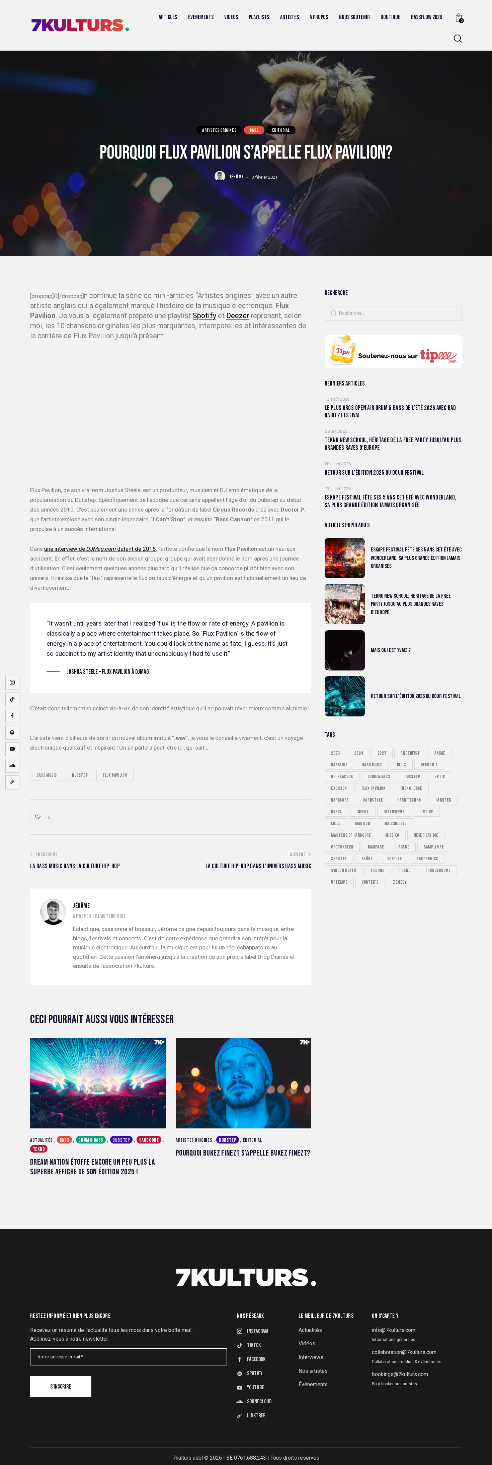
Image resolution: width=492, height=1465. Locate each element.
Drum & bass (90, 1140)
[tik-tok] (12, 699)
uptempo (339, 882)
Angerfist (410, 753)
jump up (426, 811)
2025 (382, 753)
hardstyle (373, 800)
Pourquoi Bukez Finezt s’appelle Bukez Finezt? (243, 1153)
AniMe (439, 753)
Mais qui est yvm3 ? (391, 650)
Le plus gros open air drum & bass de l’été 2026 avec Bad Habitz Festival (390, 411)
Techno (378, 870)
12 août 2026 (337, 398)
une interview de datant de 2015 (100, 548)
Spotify (204, 315)
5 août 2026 (336, 431)
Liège (336, 823)
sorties (394, 858)
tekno (405, 870)
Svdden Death (343, 870)
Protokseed (342, 846)
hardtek (443, 800)
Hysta (336, 811)
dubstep (80, 775)
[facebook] (12, 716)
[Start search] (458, 38)
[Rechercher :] (393, 312)
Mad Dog (362, 823)
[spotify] (12, 732)
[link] (12, 782)
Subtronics (427, 858)
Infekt (362, 811)
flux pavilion (115, 775)
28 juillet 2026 (338, 463)
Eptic (439, 776)
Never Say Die (426, 835)
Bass (254, 130)
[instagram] (12, 683)
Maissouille (395, 823)
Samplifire (434, 846)
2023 (335, 753)
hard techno (409, 800)
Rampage (376, 846)
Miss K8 (392, 835)
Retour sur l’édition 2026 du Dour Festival (374, 473)
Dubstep (121, 1140)
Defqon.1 (429, 764)
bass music (46, 775)
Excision (339, 788)
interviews (394, 811)
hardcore (340, 800)
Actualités (41, 1140)
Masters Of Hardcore (351, 835)
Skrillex (339, 858)
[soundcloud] (12, 766)
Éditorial (281, 130)
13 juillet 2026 (338, 488)
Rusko (403, 846)
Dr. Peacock (342, 776)
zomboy (400, 882)
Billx (401, 764)
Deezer (237, 315)
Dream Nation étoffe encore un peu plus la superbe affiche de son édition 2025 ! (92, 1167)
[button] (40, 816)
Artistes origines (219, 130)
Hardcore (149, 1140)
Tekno (39, 1149)
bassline (339, 764)
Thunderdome (438, 870)
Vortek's (370, 882)
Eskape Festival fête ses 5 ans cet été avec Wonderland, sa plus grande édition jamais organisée (390, 501)
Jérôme (81, 906)
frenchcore (411, 788)
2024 (358, 753)
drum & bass (378, 776)
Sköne (367, 858)
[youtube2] (12, 749)
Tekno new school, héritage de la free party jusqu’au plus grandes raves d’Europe (393, 444)
